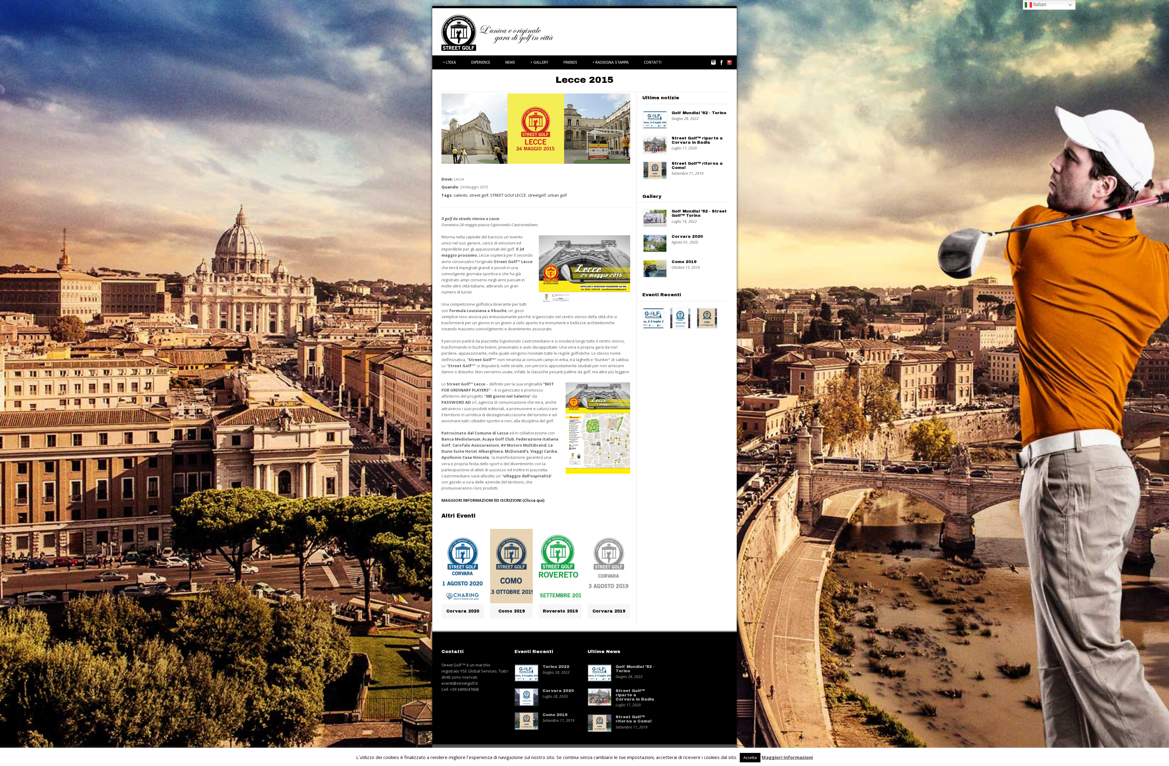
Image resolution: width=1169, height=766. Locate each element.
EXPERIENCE (480, 62)
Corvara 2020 (462, 611)
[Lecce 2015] (535, 162)
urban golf (557, 195)
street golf (478, 195)
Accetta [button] (750, 757)
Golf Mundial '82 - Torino (699, 113)
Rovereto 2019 (560, 611)
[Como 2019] (511, 566)
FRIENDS (570, 62)
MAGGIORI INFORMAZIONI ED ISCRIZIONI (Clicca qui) (492, 500)
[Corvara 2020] (462, 566)
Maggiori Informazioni (787, 757)
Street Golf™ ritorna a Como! (633, 719)
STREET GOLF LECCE (508, 195)
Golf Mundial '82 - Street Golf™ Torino (699, 213)
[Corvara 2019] (609, 566)
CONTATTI (653, 62)
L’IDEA (449, 62)
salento (461, 195)
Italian (1039, 4)
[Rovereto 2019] (560, 566)
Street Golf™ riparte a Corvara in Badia (697, 140)
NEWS (510, 62)
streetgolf (537, 195)
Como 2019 (511, 611)
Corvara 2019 (608, 611)
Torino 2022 (555, 667)
